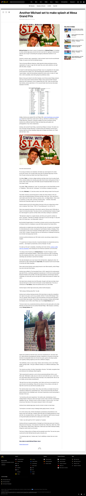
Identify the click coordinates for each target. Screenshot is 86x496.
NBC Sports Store (17, 489)
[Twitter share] (6, 12)
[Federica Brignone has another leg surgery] (67, 36)
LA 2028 (49, 5)
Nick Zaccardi (22, 19)
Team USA (55, 5)
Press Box (21, 489)
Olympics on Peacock (41, 5)
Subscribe (3, 464)
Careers (6, 489)
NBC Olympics (32, 5)
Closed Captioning (9, 489)
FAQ (13, 489)
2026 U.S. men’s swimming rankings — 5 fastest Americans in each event (77, 51)
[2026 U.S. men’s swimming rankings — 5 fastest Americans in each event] (67, 52)
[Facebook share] (3, 12)
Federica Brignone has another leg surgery (78, 35)
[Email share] (9, 12)
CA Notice (40, 489)
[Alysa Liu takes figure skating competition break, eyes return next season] (67, 30)
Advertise (2, 489)
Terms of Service (45, 489)
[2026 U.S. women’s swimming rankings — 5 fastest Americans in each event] (67, 41)
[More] (78, 2)
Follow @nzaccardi (23, 444)
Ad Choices (25, 489)
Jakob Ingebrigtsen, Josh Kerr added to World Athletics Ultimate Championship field (77, 57)
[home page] (4, 2)
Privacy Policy (29, 489)
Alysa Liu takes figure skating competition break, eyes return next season (78, 30)
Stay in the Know (4, 460)
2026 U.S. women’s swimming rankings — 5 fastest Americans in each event (77, 41)
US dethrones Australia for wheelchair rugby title (77, 46)
